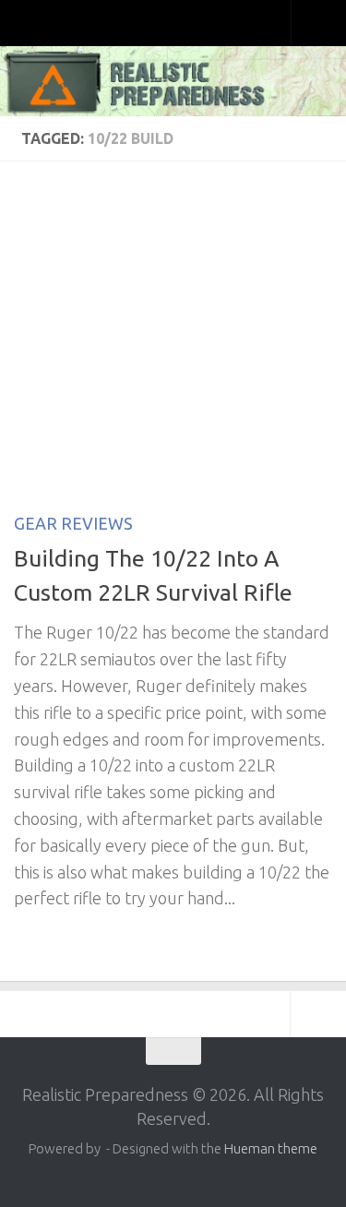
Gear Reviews (73, 523)
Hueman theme (270, 1148)
